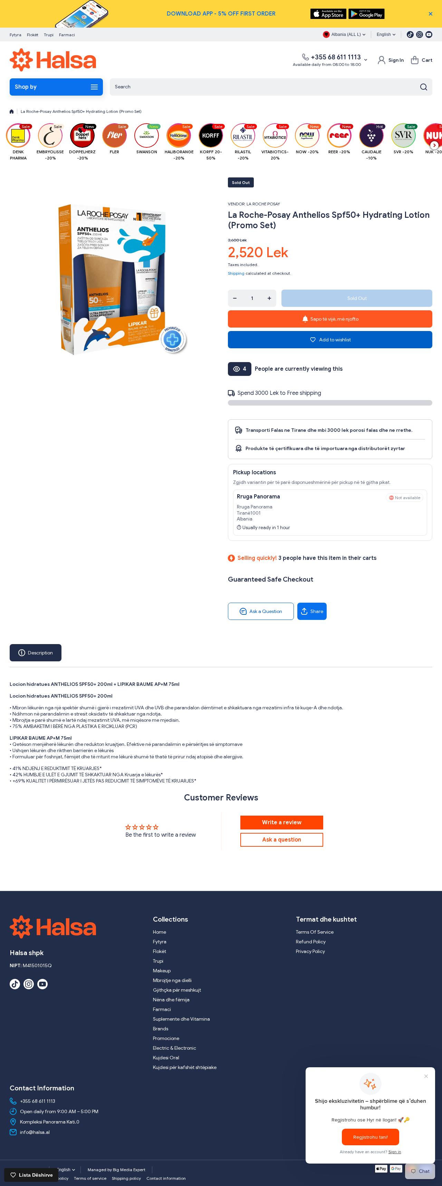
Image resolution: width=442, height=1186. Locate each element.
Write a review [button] (281, 822)
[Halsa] (53, 59)
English (384, 34)
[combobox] (271, 87)
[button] (421, 60)
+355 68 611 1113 (336, 57)
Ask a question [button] (281, 839)
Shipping (236, 273)
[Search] (423, 87)
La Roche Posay (263, 203)
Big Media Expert (129, 1169)
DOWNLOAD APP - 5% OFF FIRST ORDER (221, 13)
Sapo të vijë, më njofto (334, 319)
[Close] (431, 14)
